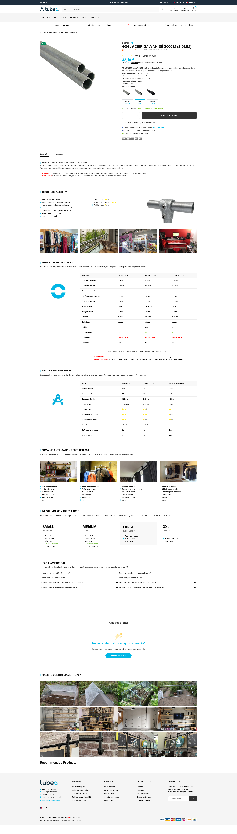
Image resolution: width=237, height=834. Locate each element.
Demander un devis (149, 122)
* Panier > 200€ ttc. (51, 546)
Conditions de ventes (79, 793)
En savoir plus (158, 128)
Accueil (46, 17)
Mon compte (141, 790)
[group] (78, 79)
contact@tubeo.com (49, 794)
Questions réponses (111, 797)
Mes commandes (142, 793)
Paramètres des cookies (51, 801)
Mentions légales (78, 787)
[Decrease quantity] (124, 115)
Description (44, 154)
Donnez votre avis (118, 655)
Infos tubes (108, 800)
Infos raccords (109, 787)
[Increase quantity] (137, 115)
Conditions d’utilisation (80, 800)
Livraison (134, 63)
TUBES (73, 17)
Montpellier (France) (49, 789)
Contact (94, 17)
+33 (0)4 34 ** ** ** (50, 792)
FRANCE (46, 808)
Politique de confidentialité (82, 797)
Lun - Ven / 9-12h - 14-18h (51, 797)
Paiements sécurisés (80, 790)
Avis (84, 17)
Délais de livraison (143, 800)
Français (179, 2)
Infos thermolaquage (111, 790)
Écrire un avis (149, 56)
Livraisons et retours (143, 797)
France (190, 2)
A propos (139, 787)
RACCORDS (59, 17)
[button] (112, 80)
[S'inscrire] (193, 798)
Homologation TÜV (111, 793)
